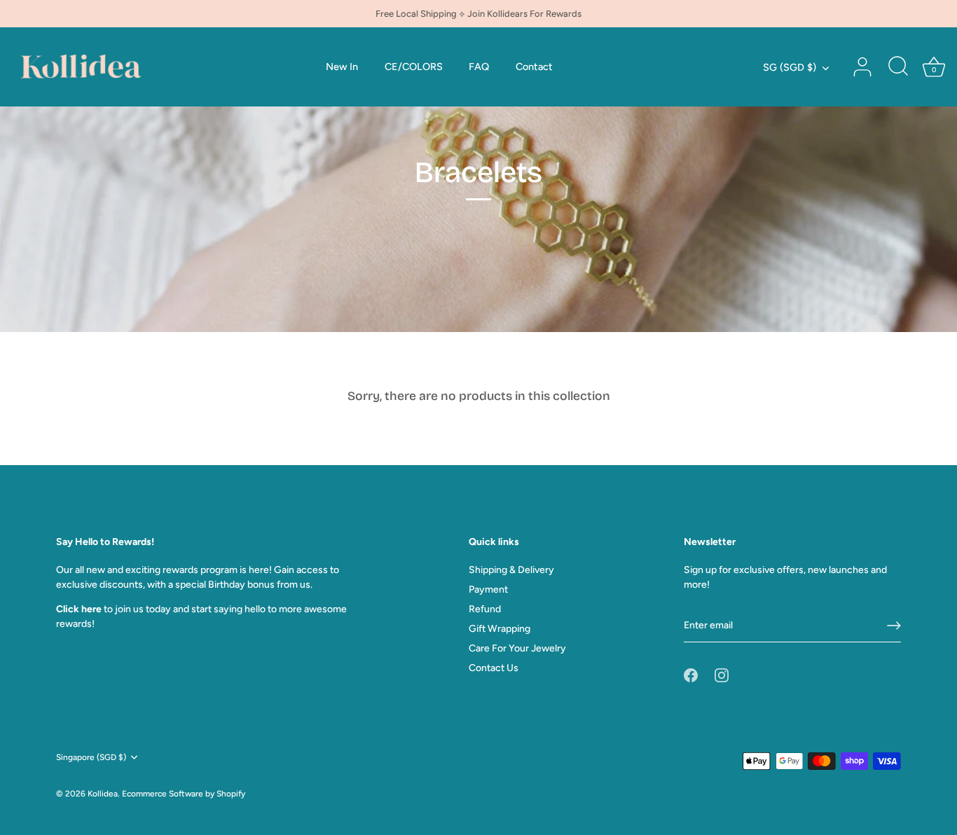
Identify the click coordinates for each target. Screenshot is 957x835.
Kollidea (103, 794)
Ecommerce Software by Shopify (183, 794)
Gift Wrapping (499, 629)
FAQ (479, 66)
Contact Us (493, 668)
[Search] (898, 67)
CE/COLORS (414, 66)
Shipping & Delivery (511, 570)
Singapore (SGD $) (91, 757)
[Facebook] (691, 674)
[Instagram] (722, 674)
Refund (485, 609)
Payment (488, 589)
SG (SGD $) (789, 67)
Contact (534, 66)
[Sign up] (894, 626)
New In (342, 66)
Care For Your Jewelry (517, 648)
